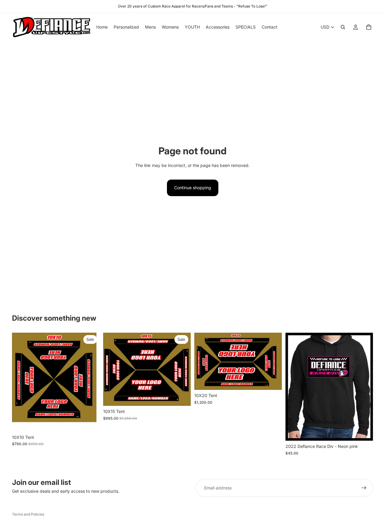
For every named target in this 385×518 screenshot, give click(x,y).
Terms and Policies (28, 514)
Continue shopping (192, 187)
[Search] (343, 27)
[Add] (90, 422)
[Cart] (368, 27)
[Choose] (363, 431)
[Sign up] (364, 488)
